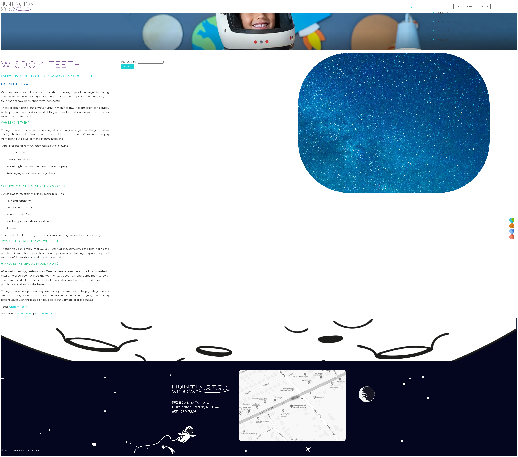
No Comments (44, 313)
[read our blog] (511, 236)
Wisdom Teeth (17, 306)
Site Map (36, 450)
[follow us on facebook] (511, 220)
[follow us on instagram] (511, 231)
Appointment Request (464, 6)
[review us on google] (511, 225)
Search (127, 66)
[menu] (411, 7)
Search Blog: (129, 61)
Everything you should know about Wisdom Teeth (46, 76)
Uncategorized (23, 313)
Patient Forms (483, 6)
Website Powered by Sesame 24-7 (18, 450)
